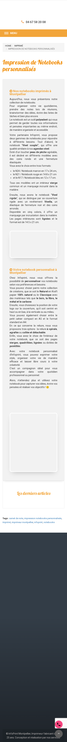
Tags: (5, 518)
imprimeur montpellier (22, 522)
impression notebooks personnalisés (43, 518)
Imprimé (7, 522)
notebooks (49, 522)
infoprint (38, 522)
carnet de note (16, 518)
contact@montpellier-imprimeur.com (25, 615)
